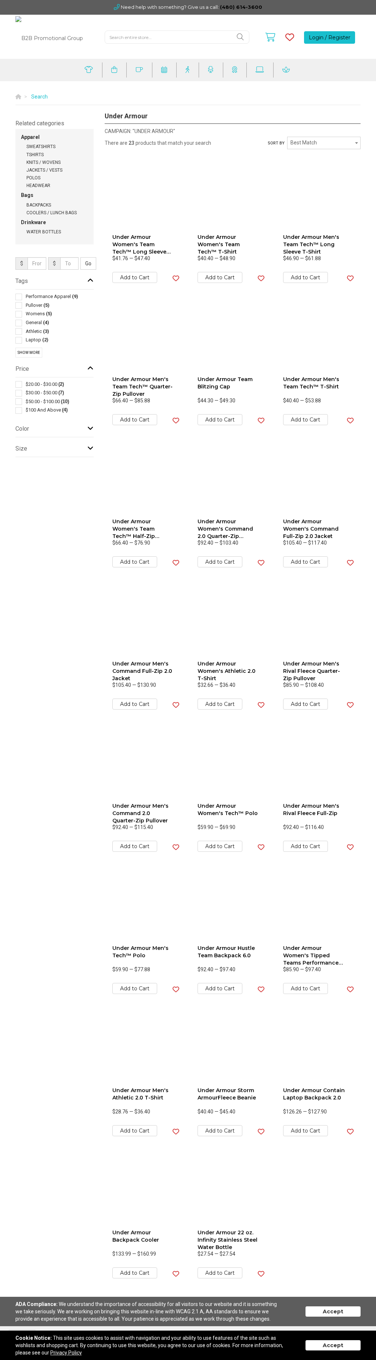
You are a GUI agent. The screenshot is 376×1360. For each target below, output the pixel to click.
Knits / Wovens (43, 162)
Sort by (276, 143)
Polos (33, 177)
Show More (29, 353)
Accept (333, 1311)
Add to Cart (134, 277)
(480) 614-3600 (241, 7)
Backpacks (38, 205)
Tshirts (35, 154)
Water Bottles (43, 231)
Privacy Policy (66, 1353)
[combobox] (324, 143)
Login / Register (329, 37)
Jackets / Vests (44, 170)
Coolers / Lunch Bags (51, 212)
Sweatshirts (40, 146)
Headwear (38, 185)
